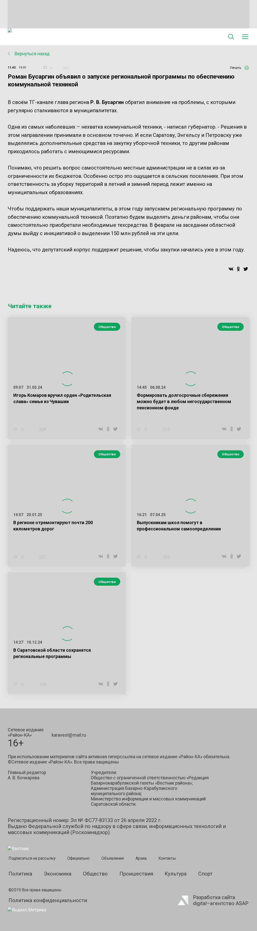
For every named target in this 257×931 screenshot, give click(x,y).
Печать (235, 68)
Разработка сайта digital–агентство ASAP (220, 900)
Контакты (167, 858)
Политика (20, 874)
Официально (78, 858)
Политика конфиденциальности (48, 900)
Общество (107, 327)
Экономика (57, 874)
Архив (141, 858)
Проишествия (136, 874)
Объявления (112, 858)
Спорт (205, 874)
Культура (175, 874)
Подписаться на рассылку (32, 858)
